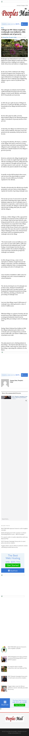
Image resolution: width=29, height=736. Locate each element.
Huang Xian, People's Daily (9, 37)
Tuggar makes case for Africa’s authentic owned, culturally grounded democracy (14, 546)
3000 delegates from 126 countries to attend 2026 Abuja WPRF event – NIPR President (13, 533)
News (2, 27)
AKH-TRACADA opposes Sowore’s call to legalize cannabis (14, 529)
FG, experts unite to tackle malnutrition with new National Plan (14, 537)
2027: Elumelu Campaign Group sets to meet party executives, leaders (19, 398)
